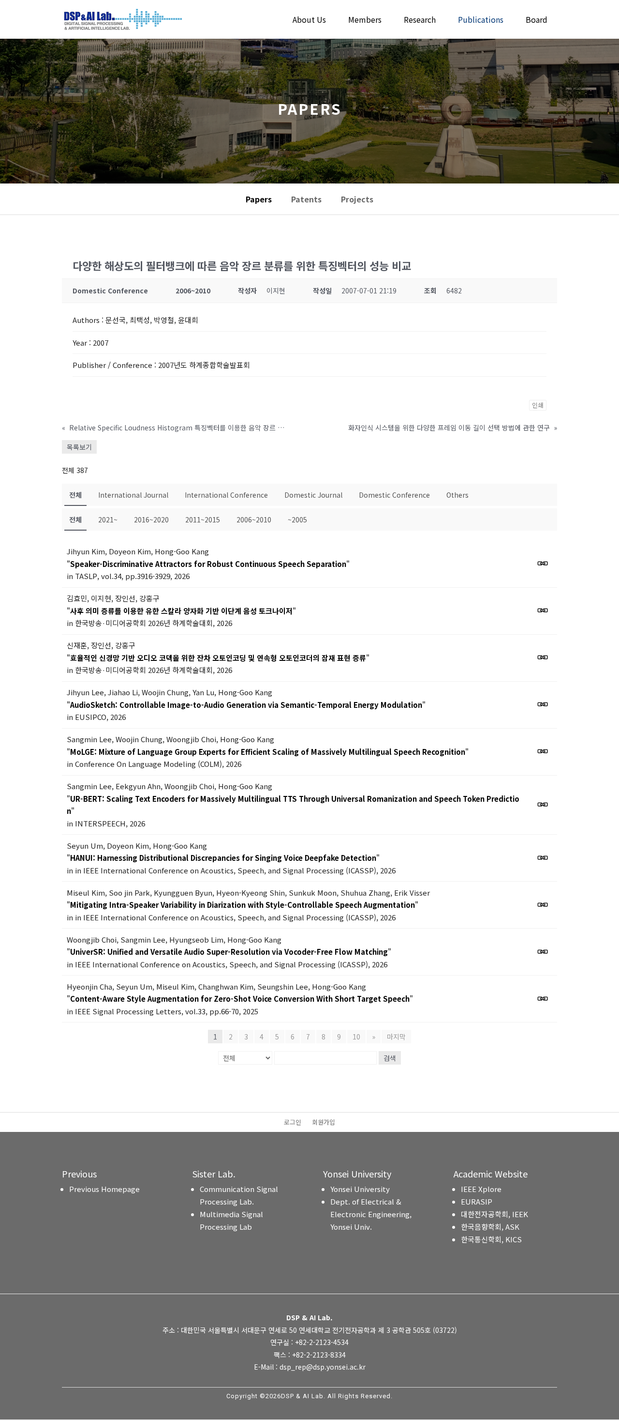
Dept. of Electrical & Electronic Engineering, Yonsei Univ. (371, 1214)
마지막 (396, 1036)
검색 (389, 1058)
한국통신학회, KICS (491, 1239)
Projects (357, 199)
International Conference (226, 495)
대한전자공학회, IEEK (494, 1214)
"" (208, 564)
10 (356, 1036)
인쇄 (538, 405)
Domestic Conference (394, 495)
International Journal (133, 495)
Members (365, 20)
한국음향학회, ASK (490, 1227)
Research (420, 20)
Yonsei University (360, 1189)
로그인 (292, 1123)
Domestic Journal (313, 495)
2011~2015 (202, 519)
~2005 (297, 519)
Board (536, 20)
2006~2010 (253, 519)
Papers (259, 199)
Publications (480, 20)
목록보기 (79, 447)
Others (457, 495)
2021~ (108, 519)
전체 (75, 495)
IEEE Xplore (481, 1189)
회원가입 (323, 1123)
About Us (309, 20)
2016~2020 (151, 519)
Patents (306, 199)
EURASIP (476, 1201)
